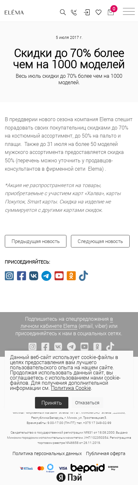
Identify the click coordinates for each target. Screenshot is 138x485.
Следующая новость (100, 241)
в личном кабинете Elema (67, 322)
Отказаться (87, 403)
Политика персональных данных (47, 453)
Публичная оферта (105, 453)
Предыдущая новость (36, 241)
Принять (51, 402)
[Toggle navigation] (129, 12)
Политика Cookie (71, 387)
